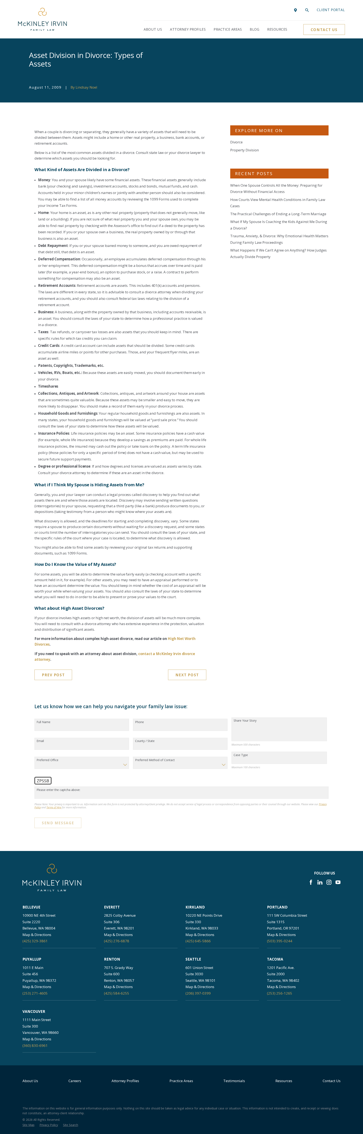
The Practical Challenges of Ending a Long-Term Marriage (278, 213)
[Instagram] (328, 882)
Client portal (331, 10)
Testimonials (234, 1080)
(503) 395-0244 (279, 941)
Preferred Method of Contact (155, 760)
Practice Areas (181, 1080)
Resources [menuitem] (277, 29)
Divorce (236, 142)
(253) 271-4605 (35, 993)
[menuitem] (28, 1125)
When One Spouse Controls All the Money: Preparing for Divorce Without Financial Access (276, 188)
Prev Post (53, 675)
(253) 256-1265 (279, 993)
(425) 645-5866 (198, 941)
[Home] (42, 19)
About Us (30, 1080)
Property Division (244, 150)
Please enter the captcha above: (58, 790)
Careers (74, 1080)
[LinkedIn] (319, 882)
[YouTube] (338, 882)
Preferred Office (47, 760)
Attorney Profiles (125, 1080)
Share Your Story (245, 720)
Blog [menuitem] (254, 29)
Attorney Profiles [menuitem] (188, 29)
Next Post (187, 675)
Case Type (241, 755)
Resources (283, 1080)
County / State (145, 741)
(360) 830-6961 (35, 1045)
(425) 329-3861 (35, 941)
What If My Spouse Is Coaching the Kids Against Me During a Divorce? (278, 225)
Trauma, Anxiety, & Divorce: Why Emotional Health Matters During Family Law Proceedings (279, 239)
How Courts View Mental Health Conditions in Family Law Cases (277, 202)
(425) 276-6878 (116, 941)
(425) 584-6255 (116, 993)
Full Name (43, 722)
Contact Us (324, 29)
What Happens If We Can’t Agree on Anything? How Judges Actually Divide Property (278, 253)
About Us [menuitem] (153, 29)
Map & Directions (36, 934)
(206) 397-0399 (198, 993)
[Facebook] (310, 882)
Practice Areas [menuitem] (228, 29)
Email (40, 741)
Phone (139, 722)
